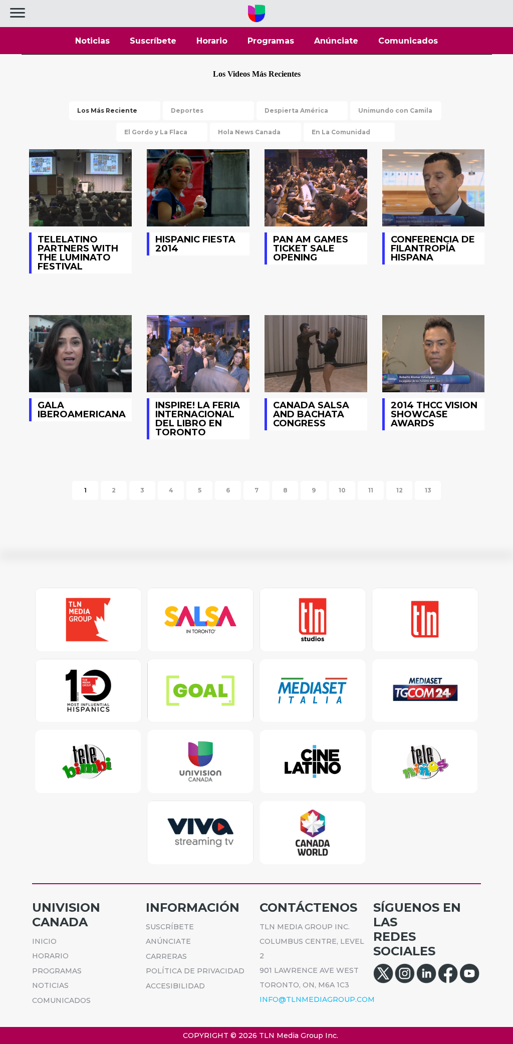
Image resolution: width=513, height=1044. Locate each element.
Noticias (92, 41)
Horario (211, 41)
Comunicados (408, 41)
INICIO (44, 941)
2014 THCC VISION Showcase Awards (433, 353)
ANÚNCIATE (168, 941)
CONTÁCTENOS (308, 907)
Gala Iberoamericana (80, 353)
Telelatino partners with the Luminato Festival (80, 187)
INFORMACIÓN (192, 907)
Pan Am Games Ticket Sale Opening (316, 187)
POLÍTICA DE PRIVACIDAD (195, 970)
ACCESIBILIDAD (175, 985)
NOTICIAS (50, 985)
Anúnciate (336, 41)
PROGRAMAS (57, 970)
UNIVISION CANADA (66, 914)
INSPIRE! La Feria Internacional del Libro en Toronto (198, 353)
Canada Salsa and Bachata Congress (316, 353)
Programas (270, 41)
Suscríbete (153, 41)
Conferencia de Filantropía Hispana (433, 187)
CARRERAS (166, 956)
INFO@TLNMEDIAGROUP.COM (317, 999)
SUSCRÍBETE (170, 926)
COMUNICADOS (61, 1000)
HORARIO (50, 955)
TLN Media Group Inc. (298, 1035)
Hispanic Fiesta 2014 (198, 187)
